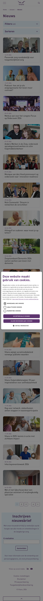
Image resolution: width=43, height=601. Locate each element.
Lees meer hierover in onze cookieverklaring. (25, 299)
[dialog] (21, 300)
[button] (21, 325)
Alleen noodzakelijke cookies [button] (21, 321)
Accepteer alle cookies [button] (21, 316)
